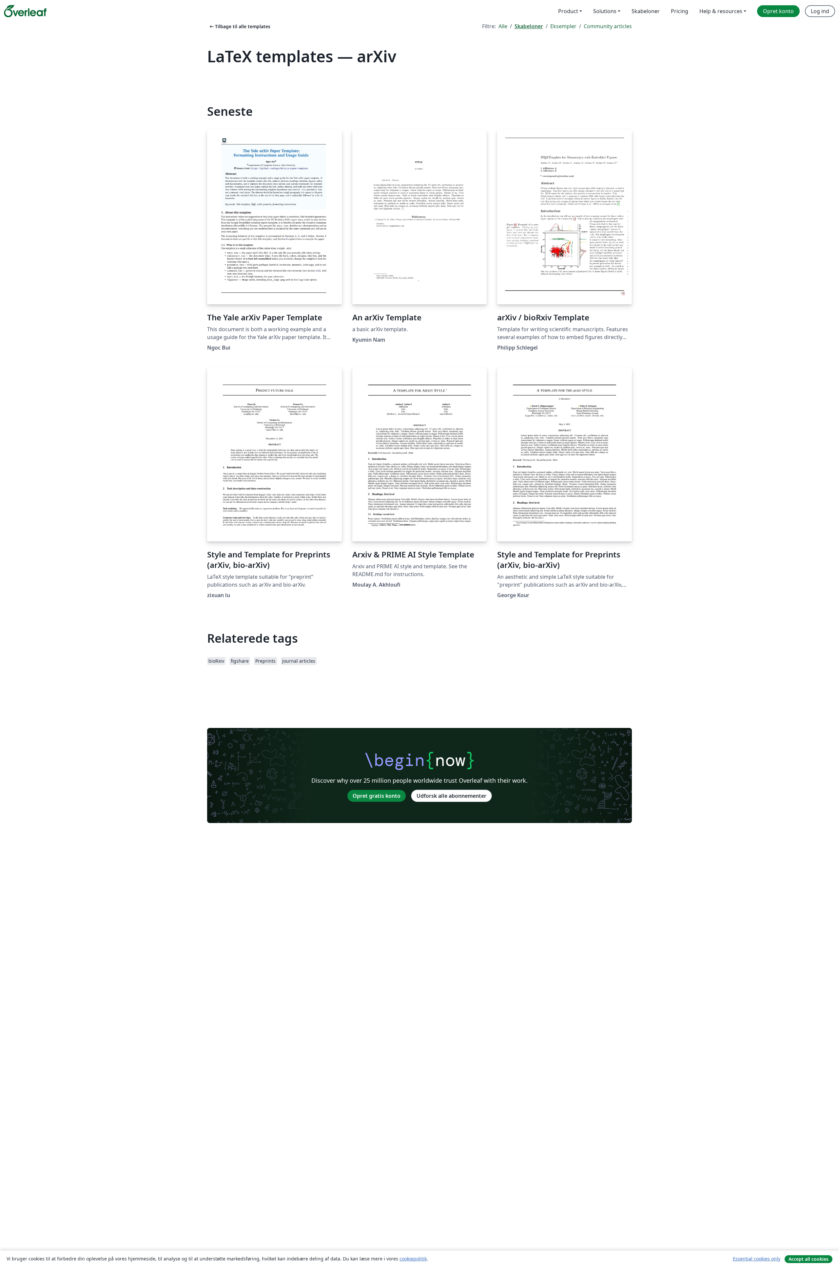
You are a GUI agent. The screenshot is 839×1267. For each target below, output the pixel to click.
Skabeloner (529, 26)
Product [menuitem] (568, 11)
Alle (502, 26)
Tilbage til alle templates (239, 26)
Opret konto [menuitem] (778, 11)
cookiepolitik (413, 1259)
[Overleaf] (25, 11)
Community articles (608, 26)
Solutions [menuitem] (604, 11)
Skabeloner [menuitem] (646, 11)
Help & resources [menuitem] (720, 11)
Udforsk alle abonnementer (451, 795)
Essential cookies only (756, 1259)
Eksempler (563, 26)
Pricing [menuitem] (679, 11)
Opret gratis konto (376, 795)
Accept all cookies (809, 1259)
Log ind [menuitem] (820, 11)
